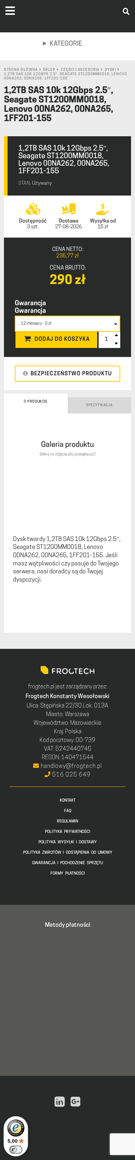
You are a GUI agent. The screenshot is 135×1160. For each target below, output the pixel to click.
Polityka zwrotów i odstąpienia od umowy (67, 853)
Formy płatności (67, 874)
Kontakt (68, 801)
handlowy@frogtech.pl (70, 766)
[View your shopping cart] (116, 49)
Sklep (49, 70)
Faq (67, 811)
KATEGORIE (66, 44)
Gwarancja (30, 304)
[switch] (15, 1150)
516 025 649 (71, 775)
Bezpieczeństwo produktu (71, 374)
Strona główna (21, 70)
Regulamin (67, 822)
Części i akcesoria (80, 70)
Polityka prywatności (67, 832)
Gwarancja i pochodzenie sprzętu (67, 863)
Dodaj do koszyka (62, 339)
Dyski (110, 70)
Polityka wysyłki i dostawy (68, 842)
